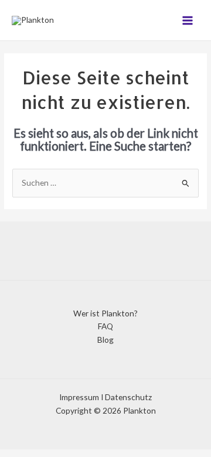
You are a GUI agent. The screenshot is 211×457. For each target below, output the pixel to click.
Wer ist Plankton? (105, 313)
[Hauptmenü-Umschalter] (188, 20)
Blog (105, 340)
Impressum (79, 397)
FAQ (105, 326)
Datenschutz (128, 397)
